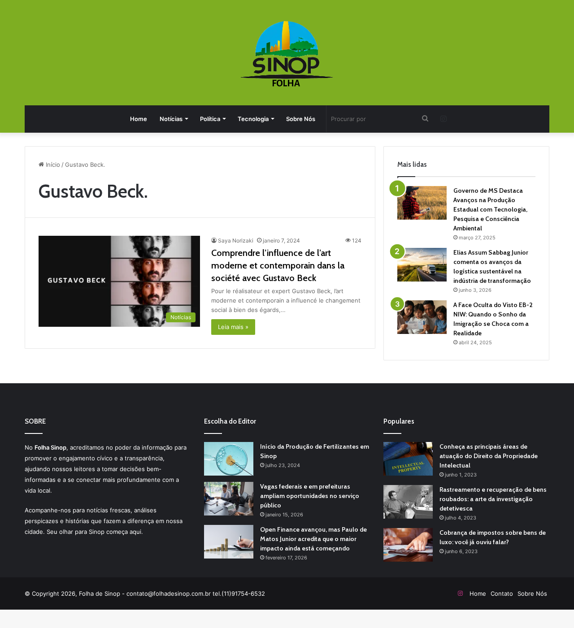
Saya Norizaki (235, 240)
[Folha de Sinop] (287, 53)
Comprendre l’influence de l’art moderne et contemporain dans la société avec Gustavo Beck (277, 265)
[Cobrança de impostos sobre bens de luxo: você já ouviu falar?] (408, 545)
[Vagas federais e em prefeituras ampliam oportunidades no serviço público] (228, 498)
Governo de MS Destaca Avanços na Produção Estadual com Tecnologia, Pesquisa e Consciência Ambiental (490, 209)
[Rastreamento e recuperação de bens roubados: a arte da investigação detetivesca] (408, 502)
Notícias (171, 118)
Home (138, 118)
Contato (502, 593)
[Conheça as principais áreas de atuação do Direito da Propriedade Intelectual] (408, 459)
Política (210, 118)
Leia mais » (233, 326)
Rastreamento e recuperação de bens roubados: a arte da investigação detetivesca (493, 498)
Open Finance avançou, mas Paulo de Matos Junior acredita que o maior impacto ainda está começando (313, 538)
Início (52, 164)
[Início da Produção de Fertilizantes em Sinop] (228, 459)
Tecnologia (253, 118)
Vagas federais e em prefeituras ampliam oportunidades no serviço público (309, 495)
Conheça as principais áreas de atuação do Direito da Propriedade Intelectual (488, 455)
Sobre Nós (300, 118)
